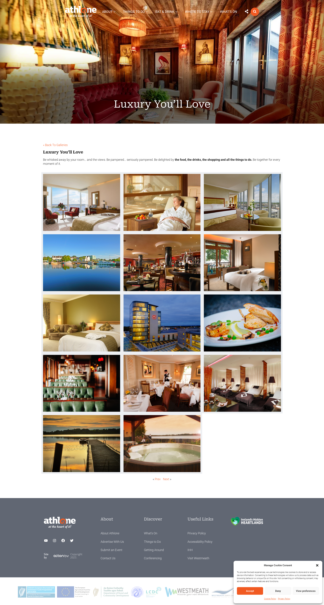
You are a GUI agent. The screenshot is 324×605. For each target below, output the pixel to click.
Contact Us (108, 558)
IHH (190, 550)
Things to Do (152, 541)
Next (166, 479)
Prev (158, 479)
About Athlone (110, 533)
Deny (278, 591)
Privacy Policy (284, 599)
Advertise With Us (112, 541)
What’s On (150, 533)
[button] (317, 565)
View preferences (306, 591)
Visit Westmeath (198, 558)
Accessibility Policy (199, 541)
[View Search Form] (255, 12)
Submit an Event (111, 550)
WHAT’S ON (228, 12)
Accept (250, 591)
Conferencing (153, 558)
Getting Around (154, 550)
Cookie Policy (270, 599)
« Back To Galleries (55, 145)
